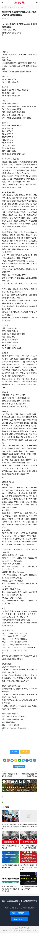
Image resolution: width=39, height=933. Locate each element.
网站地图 (26, 928)
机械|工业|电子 (19, 767)
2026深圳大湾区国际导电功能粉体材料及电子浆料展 (28, 826)
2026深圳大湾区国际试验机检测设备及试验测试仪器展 (10, 826)
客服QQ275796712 (19, 913)
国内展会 (16, 7)
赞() (14, 752)
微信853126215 (19, 919)
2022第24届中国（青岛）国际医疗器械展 (10, 775)
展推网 (19, 2)
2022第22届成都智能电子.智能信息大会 (29, 775)
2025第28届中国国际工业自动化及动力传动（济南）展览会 (28, 867)
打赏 (24, 752)
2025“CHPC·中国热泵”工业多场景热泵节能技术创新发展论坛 (10, 889)
